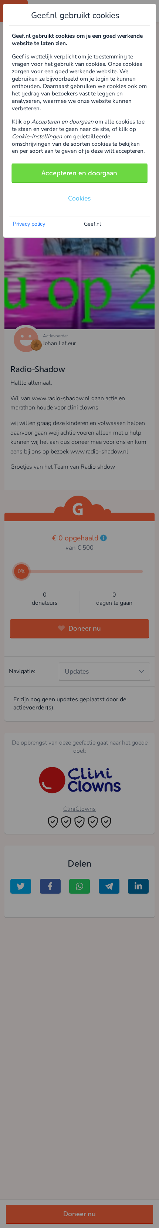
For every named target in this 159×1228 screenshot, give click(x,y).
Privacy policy (29, 223)
